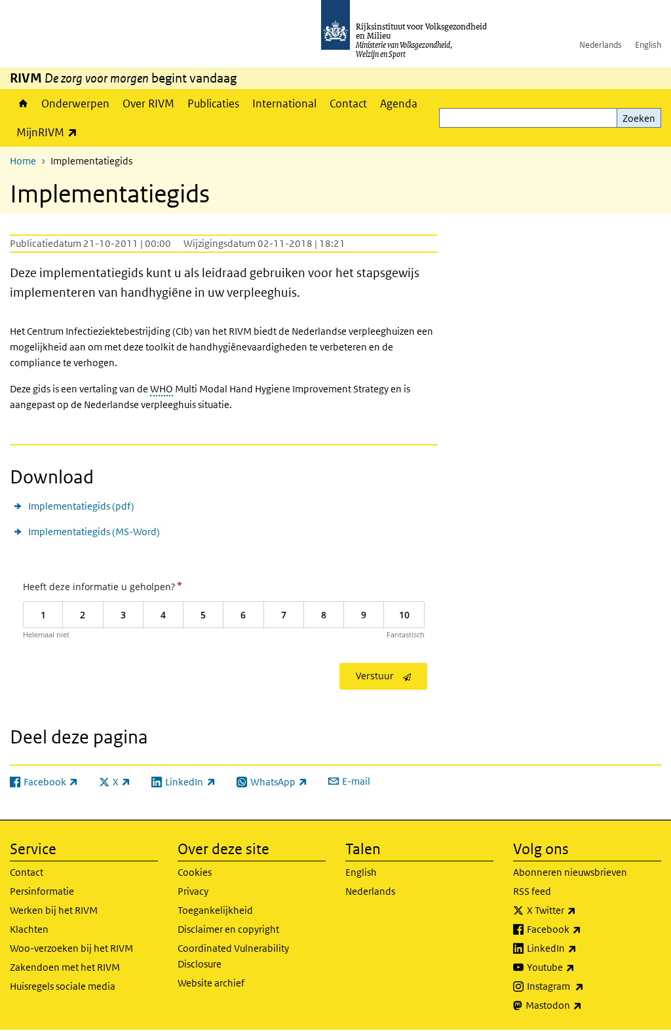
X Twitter (580, 909)
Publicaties (213, 103)
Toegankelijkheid (215, 910)
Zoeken (639, 118)
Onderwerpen (75, 103)
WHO (161, 389)
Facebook (583, 928)
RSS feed (532, 891)
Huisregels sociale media (62, 986)
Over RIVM (148, 103)
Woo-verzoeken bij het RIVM (71, 948)
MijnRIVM (50, 132)
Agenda (398, 103)
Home (22, 103)
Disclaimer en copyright (228, 929)
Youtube (579, 966)
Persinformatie (42, 891)
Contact (348, 103)
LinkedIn (580, 947)
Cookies (195, 872)
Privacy (193, 891)
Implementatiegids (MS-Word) (94, 531)
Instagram (584, 985)
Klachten (29, 929)
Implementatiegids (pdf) (81, 506)
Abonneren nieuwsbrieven (570, 872)
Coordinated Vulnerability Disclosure (233, 956)
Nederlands (600, 44)
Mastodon (583, 1004)
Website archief (211, 983)
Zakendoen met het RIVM (65, 967)
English (648, 44)
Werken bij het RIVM (54, 910)
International (284, 103)
